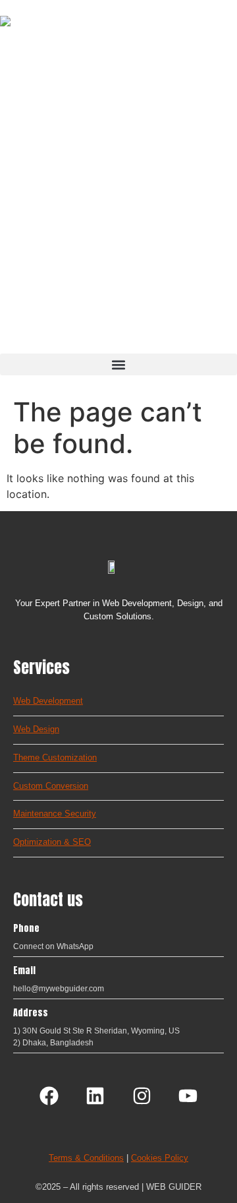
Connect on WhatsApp (53, 946)
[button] (118, 364)
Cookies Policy (159, 1158)
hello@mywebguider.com (58, 988)
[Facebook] (49, 1096)
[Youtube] (187, 1096)
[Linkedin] (95, 1096)
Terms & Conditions (86, 1158)
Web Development (48, 701)
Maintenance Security (54, 813)
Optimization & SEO (52, 842)
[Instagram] (141, 1096)
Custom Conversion (50, 786)
